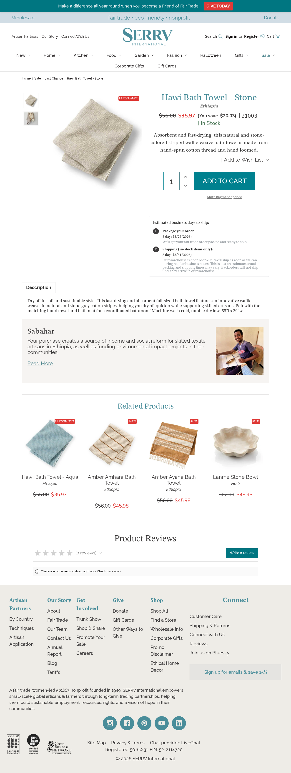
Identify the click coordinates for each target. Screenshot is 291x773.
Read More (40, 363)
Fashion (174, 55)
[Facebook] (127, 723)
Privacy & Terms (128, 743)
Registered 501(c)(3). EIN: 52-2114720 (144, 749)
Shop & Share (90, 628)
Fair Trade (57, 620)
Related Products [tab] (146, 406)
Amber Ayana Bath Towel (174, 480)
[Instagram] (110, 723)
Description (38, 287)
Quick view (50, 436)
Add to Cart (50, 450)
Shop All (159, 611)
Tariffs (53, 672)
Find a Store (163, 620)
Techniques (21, 628)
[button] (100, 553)
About (53, 611)
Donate (120, 611)
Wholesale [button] (23, 17)
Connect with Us (207, 634)
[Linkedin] (179, 723)
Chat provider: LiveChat (175, 743)
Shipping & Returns (210, 625)
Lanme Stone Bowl (235, 477)
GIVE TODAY (218, 6)
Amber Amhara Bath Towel (112, 480)
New (20, 55)
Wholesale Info (167, 629)
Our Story (50, 36)
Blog (52, 663)
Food (111, 55)
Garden (142, 55)
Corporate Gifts (129, 66)
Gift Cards (167, 66)
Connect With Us (75, 36)
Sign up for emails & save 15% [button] (235, 672)
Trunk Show (88, 619)
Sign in (231, 36)
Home (49, 55)
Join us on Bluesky (209, 653)
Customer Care (206, 616)
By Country (21, 619)
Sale (266, 55)
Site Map (96, 743)
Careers (84, 653)
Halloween (210, 55)
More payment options (224, 197)
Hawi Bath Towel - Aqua (50, 477)
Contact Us (59, 638)
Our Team (57, 629)
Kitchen (81, 55)
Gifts (239, 55)
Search (211, 36)
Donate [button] (271, 17)
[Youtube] (162, 723)
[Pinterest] (144, 723)
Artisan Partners (25, 36)
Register (251, 36)
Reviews (199, 643)
